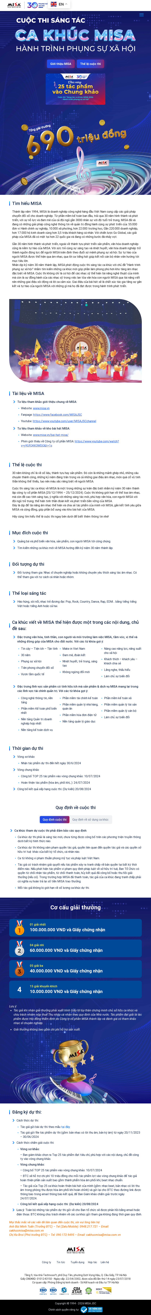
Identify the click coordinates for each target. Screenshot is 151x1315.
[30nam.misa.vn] (27, 5)
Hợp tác (92, 1262)
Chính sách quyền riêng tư (63, 1309)
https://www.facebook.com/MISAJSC (57, 414)
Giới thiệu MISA (60, 64)
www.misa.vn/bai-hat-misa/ (51, 435)
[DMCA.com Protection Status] (88, 1290)
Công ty (46, 1262)
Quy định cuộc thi (54, 819)
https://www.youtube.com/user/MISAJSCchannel (64, 421)
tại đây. (65, 1127)
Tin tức (61, 1262)
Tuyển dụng (77, 1262)
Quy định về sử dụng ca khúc (90, 819)
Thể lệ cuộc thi (90, 64)
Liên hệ (105, 1262)
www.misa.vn (41, 408)
